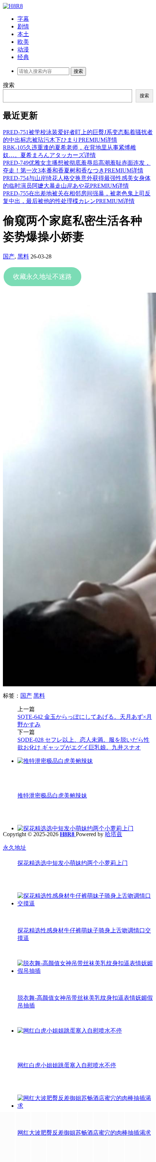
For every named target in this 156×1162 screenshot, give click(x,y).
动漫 (23, 49)
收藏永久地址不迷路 (42, 276)
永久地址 (14, 848)
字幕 (23, 19)
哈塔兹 (113, 834)
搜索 (9, 85)
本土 (23, 34)
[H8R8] (13, 6)
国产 (9, 256)
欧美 (23, 42)
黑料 (23, 256)
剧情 (23, 26)
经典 (23, 57)
